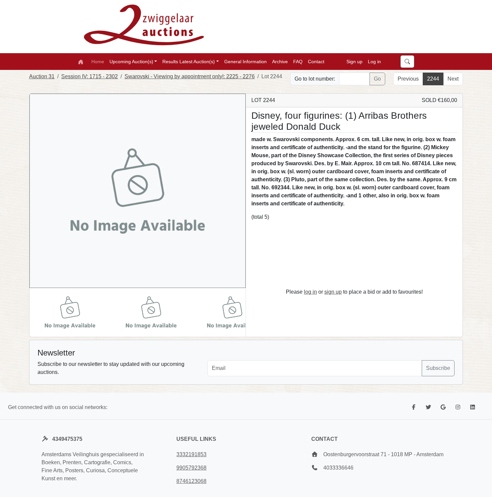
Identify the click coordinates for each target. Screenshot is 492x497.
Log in (374, 61)
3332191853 (191, 454)
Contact (316, 61)
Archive (280, 61)
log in (310, 292)
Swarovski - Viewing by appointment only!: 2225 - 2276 (190, 76)
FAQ (298, 61)
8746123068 (191, 481)
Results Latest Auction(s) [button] (188, 61)
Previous (408, 79)
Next (453, 79)
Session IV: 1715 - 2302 (89, 76)
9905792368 (191, 468)
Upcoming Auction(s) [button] (131, 61)
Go (377, 79)
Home (97, 61)
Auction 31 (42, 76)
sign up (333, 292)
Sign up (354, 61)
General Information (245, 61)
